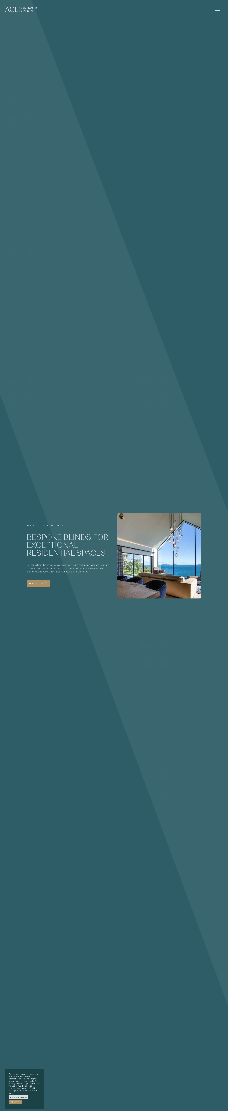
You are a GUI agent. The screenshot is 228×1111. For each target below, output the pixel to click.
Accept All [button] (16, 1102)
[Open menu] (217, 9)
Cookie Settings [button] (18, 1097)
